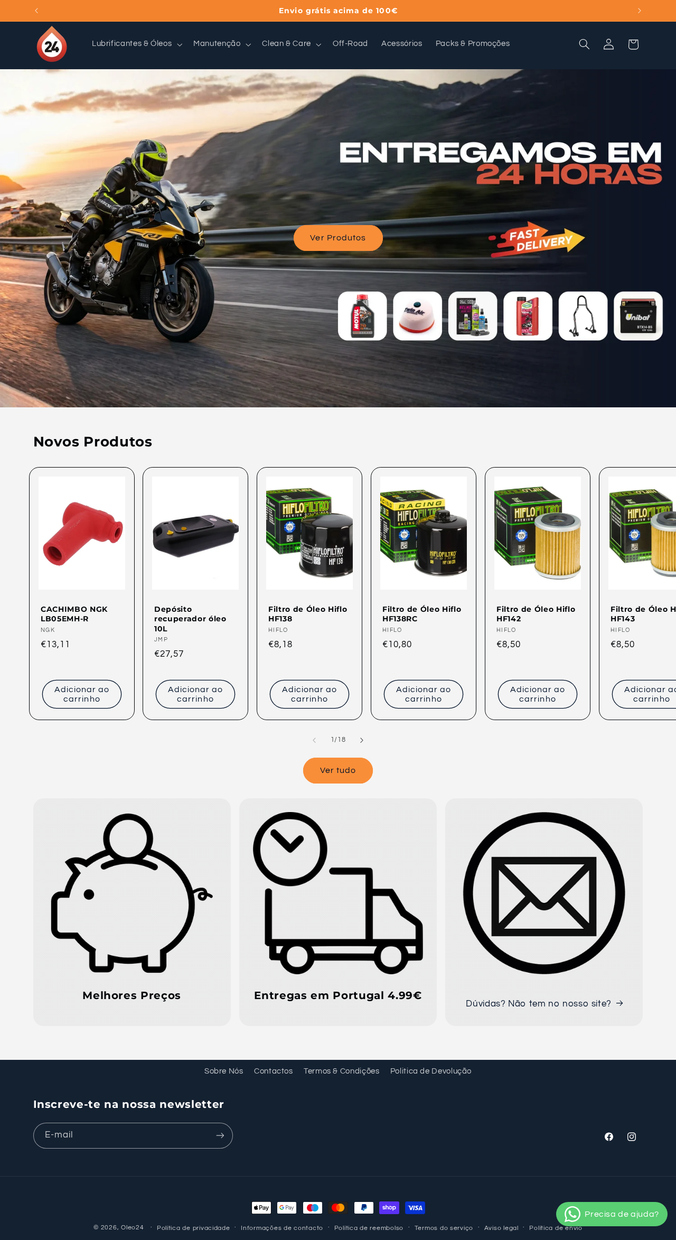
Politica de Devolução (431, 1071)
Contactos (273, 1071)
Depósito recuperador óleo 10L (190, 618)
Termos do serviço (444, 1228)
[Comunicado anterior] (36, 10)
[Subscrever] (220, 1135)
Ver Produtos (338, 238)
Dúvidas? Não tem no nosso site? (539, 1004)
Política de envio (556, 1228)
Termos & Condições (341, 1071)
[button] (135, 44)
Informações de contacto (282, 1228)
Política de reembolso (368, 1228)
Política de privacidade (193, 1228)
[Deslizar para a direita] (361, 740)
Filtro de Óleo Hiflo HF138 (307, 613)
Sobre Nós (223, 1071)
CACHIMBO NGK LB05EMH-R (74, 613)
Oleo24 (132, 1227)
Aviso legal (501, 1228)
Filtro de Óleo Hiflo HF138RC (421, 613)
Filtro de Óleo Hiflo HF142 (535, 613)
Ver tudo (338, 770)
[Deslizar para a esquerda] (314, 740)
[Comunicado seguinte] (639, 10)
